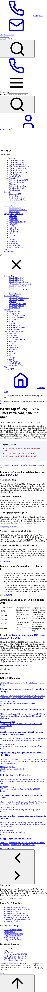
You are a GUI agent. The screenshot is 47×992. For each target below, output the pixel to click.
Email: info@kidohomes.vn (13, 960)
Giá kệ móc (13, 235)
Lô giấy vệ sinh (14, 230)
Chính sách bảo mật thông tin (14, 913)
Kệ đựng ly (13, 224)
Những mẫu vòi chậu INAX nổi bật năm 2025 (21, 456)
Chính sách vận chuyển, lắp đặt (15, 907)
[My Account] (28, 129)
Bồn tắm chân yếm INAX (18, 210)
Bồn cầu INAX (9, 158)
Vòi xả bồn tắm (14, 202)
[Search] (17, 49)
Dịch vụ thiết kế (9, 932)
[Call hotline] (16, 73)
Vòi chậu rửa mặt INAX (17, 200)
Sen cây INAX (14, 196)
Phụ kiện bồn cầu (15, 176)
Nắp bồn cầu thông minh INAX (20, 166)
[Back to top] (17, 983)
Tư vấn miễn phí (6, 129)
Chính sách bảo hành (11, 911)
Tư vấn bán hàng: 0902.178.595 (15, 954)
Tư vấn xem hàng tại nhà (13, 930)
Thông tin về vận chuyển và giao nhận (17, 919)
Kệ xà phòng (13, 231)
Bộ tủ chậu (12, 184)
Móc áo (11, 233)
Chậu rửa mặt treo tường (17, 186)
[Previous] (17, 858)
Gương (11, 226)
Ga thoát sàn (13, 216)
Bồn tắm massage (15, 208)
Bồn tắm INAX (9, 206)
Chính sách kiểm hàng (12, 921)
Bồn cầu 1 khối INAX (16, 160)
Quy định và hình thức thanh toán (16, 915)
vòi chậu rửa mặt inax (21, 665)
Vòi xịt (11, 237)
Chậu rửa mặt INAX (11, 178)
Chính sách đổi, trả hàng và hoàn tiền (17, 909)
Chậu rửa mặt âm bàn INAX (19, 180)
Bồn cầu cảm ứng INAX (17, 168)
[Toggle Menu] (16, 90)
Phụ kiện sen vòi (14, 190)
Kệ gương (12, 228)
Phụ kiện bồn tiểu (15, 245)
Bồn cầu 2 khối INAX (16, 162)
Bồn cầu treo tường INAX (18, 172)
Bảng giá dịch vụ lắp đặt (12, 936)
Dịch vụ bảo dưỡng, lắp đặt (13, 934)
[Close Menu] (16, 272)
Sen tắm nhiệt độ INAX (17, 198)
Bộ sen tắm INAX (15, 194)
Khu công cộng (9, 239)
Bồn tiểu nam (13, 243)
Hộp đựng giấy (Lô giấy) (17, 222)
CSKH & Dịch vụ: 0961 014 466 (15, 956)
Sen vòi (7, 192)
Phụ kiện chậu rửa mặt (16, 188)
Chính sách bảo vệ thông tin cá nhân (17, 917)
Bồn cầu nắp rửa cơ (15, 170)
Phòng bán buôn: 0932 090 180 (15, 958)
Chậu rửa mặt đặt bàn (16, 182)
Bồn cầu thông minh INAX (18, 164)
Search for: (4, 39)
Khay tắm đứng (14, 212)
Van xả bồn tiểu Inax (16, 247)
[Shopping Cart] (16, 146)
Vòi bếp (11, 204)
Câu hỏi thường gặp (11, 938)
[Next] (17, 875)
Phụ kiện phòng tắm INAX (13, 214)
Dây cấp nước (13, 220)
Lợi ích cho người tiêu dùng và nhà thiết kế (20, 453)
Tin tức (6, 249)
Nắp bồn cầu (13, 174)
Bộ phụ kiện (13, 218)
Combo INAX (9, 251)
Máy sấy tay (13, 241)
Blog (6, 392)
